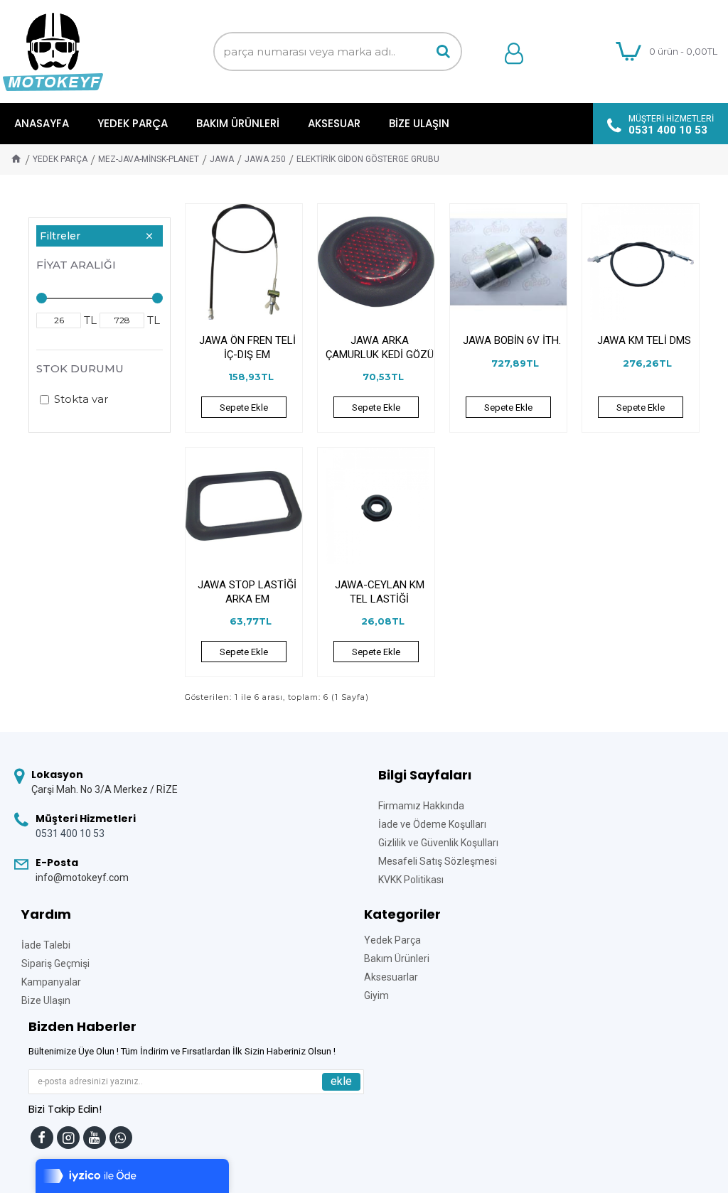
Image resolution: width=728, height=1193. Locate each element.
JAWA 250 (265, 159)
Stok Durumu (80, 368)
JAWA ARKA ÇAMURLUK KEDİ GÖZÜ (380, 347)
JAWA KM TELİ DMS (644, 340)
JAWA (222, 159)
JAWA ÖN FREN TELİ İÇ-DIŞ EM (247, 347)
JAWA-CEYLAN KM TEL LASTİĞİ (379, 591)
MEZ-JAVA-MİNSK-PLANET (148, 159)
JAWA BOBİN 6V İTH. (512, 340)
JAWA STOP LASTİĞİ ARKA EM (247, 591)
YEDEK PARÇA (60, 159)
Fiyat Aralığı (76, 264)
